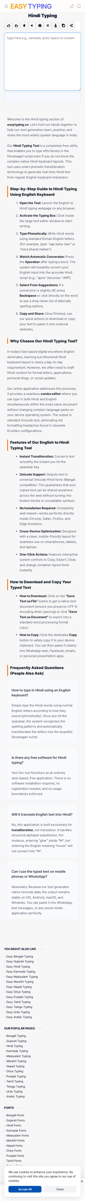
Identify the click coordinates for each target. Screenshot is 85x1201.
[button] (72, 6)
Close (60, 1189)
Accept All (25, 1189)
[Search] (79, 6)
